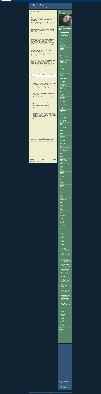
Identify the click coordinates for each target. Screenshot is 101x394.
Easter (61, 202)
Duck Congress (62, 159)
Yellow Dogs (62, 68)
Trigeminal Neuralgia (63, 104)
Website (61, 137)
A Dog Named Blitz (63, 62)
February (62, 315)
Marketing (61, 48)
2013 (61, 320)
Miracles (61, 209)
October (62, 244)
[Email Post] (46, 74)
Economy (61, 72)
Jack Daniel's (62, 180)
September (63, 245)
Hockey (61, 98)
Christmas (61, 87)
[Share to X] (50, 74)
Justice (61, 208)
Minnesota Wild (62, 79)
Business (61, 105)
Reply (33, 118)
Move (61, 111)
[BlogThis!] (49, 74)
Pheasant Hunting (63, 84)
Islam (61, 55)
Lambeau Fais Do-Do (63, 160)
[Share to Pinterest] (52, 74)
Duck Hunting (62, 52)
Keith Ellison (62, 153)
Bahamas (61, 196)
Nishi (60, 183)
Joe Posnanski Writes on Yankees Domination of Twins (65, 270)
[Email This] (47, 74)
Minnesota (61, 71)
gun (60, 228)
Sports (61, 186)
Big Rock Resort (61, 329)
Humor (61, 206)
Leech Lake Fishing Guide (64, 387)
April (62, 312)
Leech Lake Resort (63, 386)
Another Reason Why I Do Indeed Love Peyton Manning (65, 296)
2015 (60, 166)
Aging (61, 193)
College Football (62, 97)
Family (61, 43)
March (62, 314)
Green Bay (61, 61)
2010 (61, 324)
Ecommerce (62, 118)
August (62, 247)
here (39, 69)
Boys (61, 108)
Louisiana (61, 130)
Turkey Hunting (62, 136)
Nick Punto (62, 101)
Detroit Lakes (62, 133)
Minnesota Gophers (63, 92)
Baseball (61, 94)
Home (43, 159)
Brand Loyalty (62, 199)
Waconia (61, 192)
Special (61, 149)
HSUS (61, 205)
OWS (61, 134)
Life (60, 42)
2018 (61, 236)
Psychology (62, 215)
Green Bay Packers (63, 78)
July (62, 308)
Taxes (61, 224)
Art (60, 195)
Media (61, 58)
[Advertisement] (43, 150)
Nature (61, 144)
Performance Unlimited (64, 147)
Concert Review (62, 66)
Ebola (61, 175)
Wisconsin (61, 114)
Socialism (61, 221)
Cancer (61, 123)
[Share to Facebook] (51, 74)
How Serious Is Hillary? (65, 277)
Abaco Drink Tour (63, 127)
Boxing (61, 198)
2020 (61, 233)
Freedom (61, 176)
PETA (61, 146)
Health (61, 91)
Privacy (61, 212)
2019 (61, 234)
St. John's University (63, 85)
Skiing (61, 218)
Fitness (61, 82)
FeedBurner (67, 35)
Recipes (61, 185)
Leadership (61, 143)
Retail (61, 95)
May (62, 311)
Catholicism (62, 45)
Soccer (61, 219)
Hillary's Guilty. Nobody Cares (66, 284)
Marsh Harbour (62, 120)
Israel (61, 179)
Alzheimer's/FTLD (63, 110)
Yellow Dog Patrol (38, 5)
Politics (61, 39)
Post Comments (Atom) (38, 161)
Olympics (61, 211)
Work (61, 46)
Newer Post (32, 159)
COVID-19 (61, 156)
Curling (61, 170)
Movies (61, 121)
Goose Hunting (62, 140)
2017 (61, 237)
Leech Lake (62, 88)
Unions (61, 189)
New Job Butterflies (64, 248)
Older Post (54, 159)
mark (60, 229)
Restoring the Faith (64, 276)
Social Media (62, 81)
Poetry (61, 154)
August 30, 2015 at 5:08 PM (41, 81)
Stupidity (61, 222)
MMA (61, 162)
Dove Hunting (62, 157)
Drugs (61, 173)
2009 (61, 325)
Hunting (61, 141)
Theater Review (62, 225)
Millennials (61, 182)
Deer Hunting (62, 172)
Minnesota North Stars (63, 163)
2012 (61, 321)
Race (61, 75)
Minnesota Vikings (63, 59)
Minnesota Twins (62, 56)
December (63, 241)
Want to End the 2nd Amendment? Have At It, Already (65, 250)
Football (61, 69)
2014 (61, 318)
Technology (62, 49)
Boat (60, 169)
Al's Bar (61, 167)
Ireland (61, 124)
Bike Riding (62, 131)
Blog (60, 107)
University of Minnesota (64, 150)
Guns (35, 76)
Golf (60, 74)
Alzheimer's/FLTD (63, 117)
